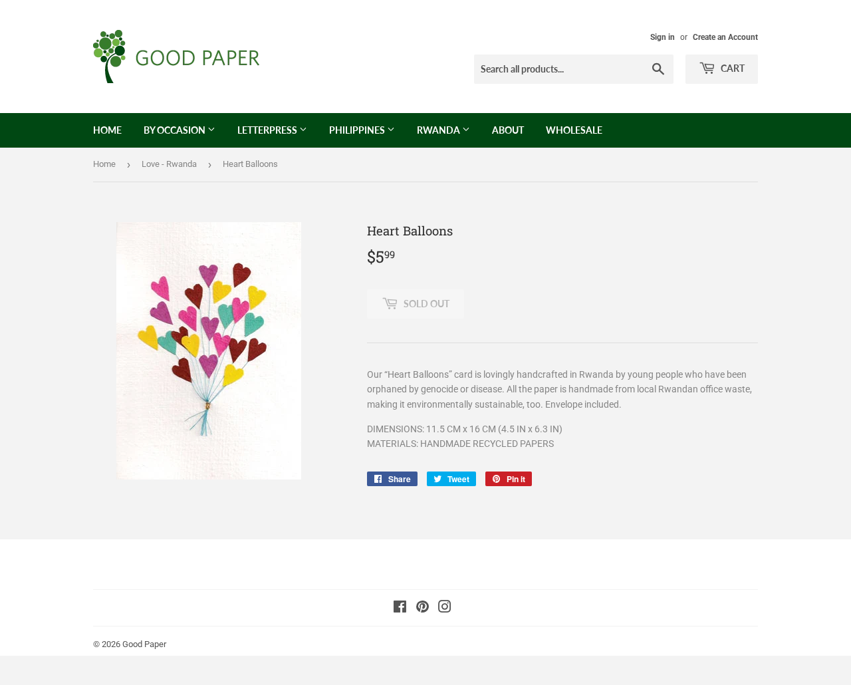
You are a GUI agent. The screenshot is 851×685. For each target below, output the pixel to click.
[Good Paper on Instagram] (444, 608)
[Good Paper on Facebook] (400, 608)
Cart (732, 68)
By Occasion (175, 130)
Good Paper (144, 644)
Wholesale (574, 130)
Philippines (358, 130)
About (508, 130)
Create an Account (725, 37)
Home (107, 130)
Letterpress (268, 130)
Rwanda (439, 130)
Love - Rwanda (169, 164)
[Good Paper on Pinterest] (422, 608)
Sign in (662, 37)
